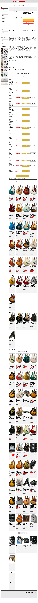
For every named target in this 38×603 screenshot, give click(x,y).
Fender (3, 12)
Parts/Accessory (4, 46)
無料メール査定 (31, 27)
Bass (2, 40)
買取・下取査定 (28, 22)
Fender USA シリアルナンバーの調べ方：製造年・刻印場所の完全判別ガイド (4, 56)
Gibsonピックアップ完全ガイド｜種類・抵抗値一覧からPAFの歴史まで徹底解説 (4, 53)
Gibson (3, 15)
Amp (2, 43)
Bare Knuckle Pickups (5, 9)
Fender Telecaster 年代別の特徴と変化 (6, 64)
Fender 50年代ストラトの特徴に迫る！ (6, 70)
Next (21, 17)
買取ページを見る (32, 82)
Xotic (2, 29)
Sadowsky (3, 23)
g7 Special (3, 26)
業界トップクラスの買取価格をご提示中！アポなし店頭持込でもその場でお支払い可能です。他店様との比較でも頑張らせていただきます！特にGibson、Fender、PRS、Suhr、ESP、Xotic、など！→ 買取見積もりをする (22, 181)
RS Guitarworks (4, 28)
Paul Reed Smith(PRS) (3, 22)
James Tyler (3, 18)
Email (28, 24)
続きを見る (6, 77)
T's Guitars (3, 25)
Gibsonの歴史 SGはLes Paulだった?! (6, 59)
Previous (10, 17)
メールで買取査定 (25, 82)
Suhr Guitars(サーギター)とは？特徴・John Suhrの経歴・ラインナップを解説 (4, 49)
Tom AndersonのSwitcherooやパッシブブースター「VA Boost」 (4, 75)
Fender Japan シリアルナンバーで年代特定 (6, 62)
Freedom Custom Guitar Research (4, 34)
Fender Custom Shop (5, 11)
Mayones (3, 32)
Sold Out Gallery (11, 9)
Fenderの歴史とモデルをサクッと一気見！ (6, 73)
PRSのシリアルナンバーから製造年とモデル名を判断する (4, 67)
